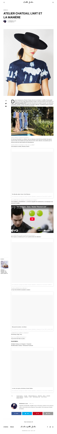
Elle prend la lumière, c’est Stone (19, 326)
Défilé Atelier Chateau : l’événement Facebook (22, 345)
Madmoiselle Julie (12, 20)
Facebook (29, 344)
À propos (5, 426)
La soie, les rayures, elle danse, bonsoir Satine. (22, 388)
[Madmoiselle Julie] (28, 2)
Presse (12, 426)
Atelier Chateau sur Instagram (19, 344)
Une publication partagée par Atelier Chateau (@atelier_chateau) (26, 284)
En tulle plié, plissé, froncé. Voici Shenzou (21, 194)
